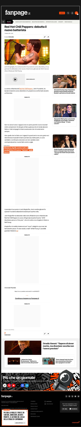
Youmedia (33, 401)
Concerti (60, 21)
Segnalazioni (34, 403)
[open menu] (3, 22)
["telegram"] (27, 385)
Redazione (33, 414)
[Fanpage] (6, 396)
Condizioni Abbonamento (37, 411)
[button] (48, 36)
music (9, 21)
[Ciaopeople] (76, 422)
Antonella (11, 37)
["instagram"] (9, 385)
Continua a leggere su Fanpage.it (27, 298)
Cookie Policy (34, 408)
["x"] (18, 385)
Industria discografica (38, 21)
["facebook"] (22, 385)
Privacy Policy (34, 406)
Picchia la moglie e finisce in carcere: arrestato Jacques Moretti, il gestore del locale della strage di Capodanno (14, 416)
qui (17, 231)
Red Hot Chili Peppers (26, 88)
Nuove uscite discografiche (23, 21)
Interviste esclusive (51, 21)
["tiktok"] (5, 385)
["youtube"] (13, 385)
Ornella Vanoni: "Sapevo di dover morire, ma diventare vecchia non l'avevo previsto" (58, 346)
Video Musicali (68, 21)
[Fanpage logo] (15, 13)
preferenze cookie (35, 416)
